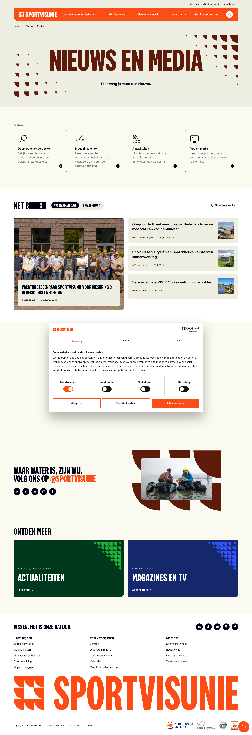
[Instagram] (43, 491)
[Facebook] (52, 491)
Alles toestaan (175, 403)
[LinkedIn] (17, 491)
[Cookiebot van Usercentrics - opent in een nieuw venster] (184, 329)
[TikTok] (25, 491)
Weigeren (76, 403)
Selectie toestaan (126, 403)
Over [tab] (177, 340)
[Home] (38, 14)
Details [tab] (126, 340)
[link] (50, 644)
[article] (69, 568)
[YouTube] (34, 491)
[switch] (107, 389)
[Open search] (229, 14)
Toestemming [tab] (74, 341)
